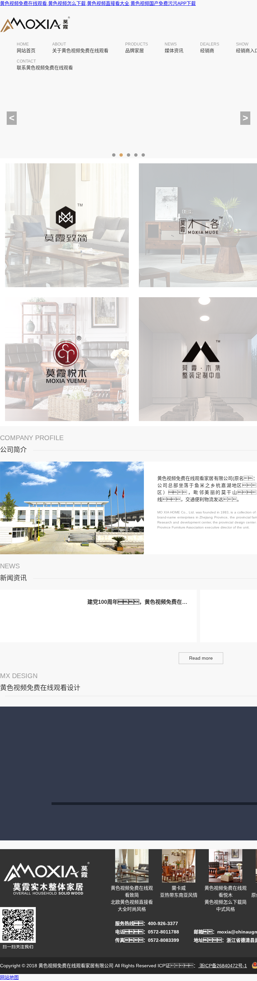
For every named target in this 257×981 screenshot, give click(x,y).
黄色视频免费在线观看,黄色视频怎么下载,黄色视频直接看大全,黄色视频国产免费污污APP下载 (98, 3)
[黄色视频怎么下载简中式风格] (67, 422)
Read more (201, 658)
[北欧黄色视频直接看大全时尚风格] (67, 288)
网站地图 (9, 977)
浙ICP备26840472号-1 (222, 965)
